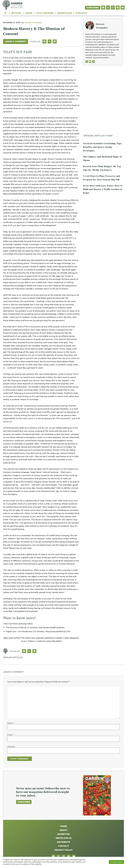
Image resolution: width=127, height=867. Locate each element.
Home (63, 826)
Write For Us (64, 838)
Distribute (63, 842)
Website (11, 746)
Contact (63, 846)
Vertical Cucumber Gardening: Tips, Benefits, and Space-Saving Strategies (102, 147)
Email (10, 735)
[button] (44, 41)
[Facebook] (103, 8)
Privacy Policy (64, 850)
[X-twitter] (108, 8)
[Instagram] (113, 8)
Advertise (63, 834)
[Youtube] (123, 8)
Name (10, 723)
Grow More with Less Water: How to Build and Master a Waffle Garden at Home (102, 189)
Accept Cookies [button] (116, 862)
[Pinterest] (118, 8)
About (63, 830)
